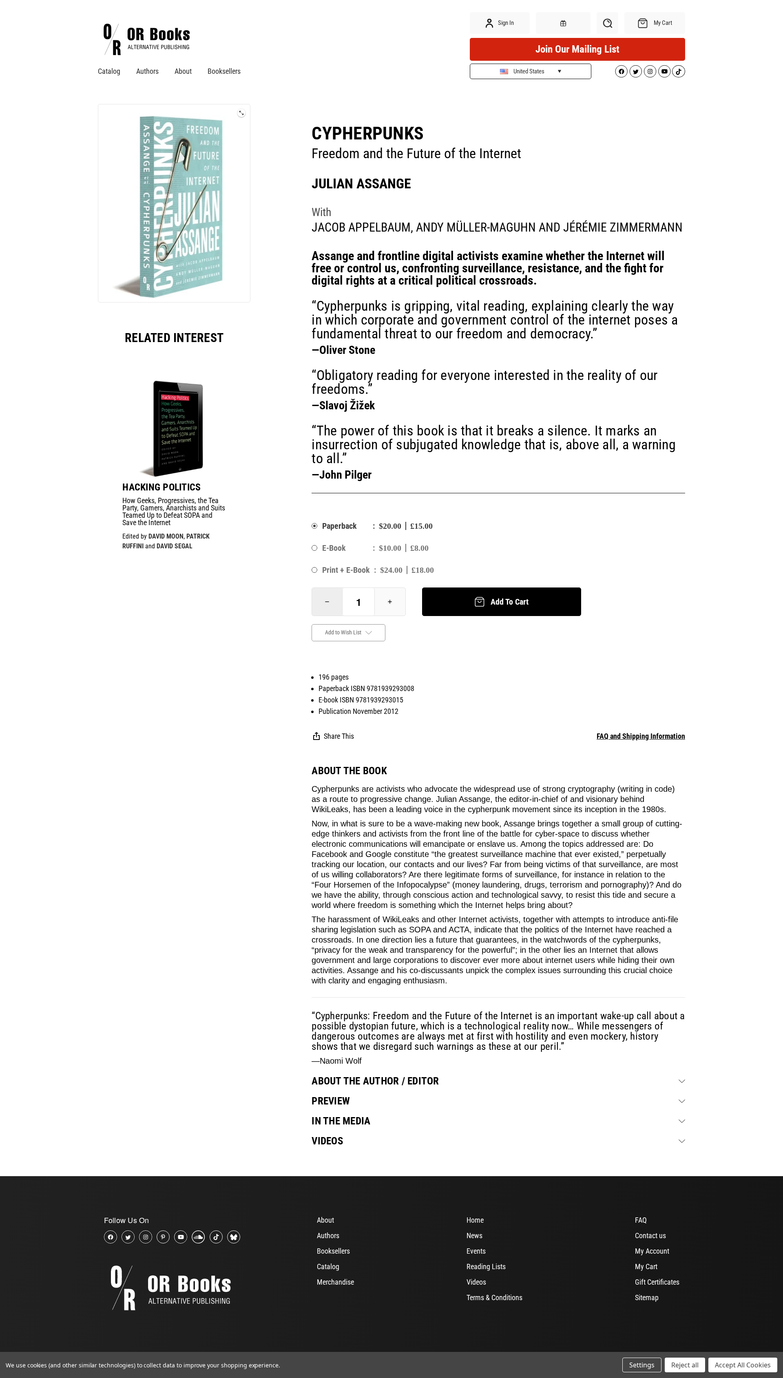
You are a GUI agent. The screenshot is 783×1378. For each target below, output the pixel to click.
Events (476, 1251)
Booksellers (224, 71)
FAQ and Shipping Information (641, 736)
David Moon (166, 536)
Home (475, 1220)
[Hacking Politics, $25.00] (174, 426)
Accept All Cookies (743, 1364)
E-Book (334, 548)
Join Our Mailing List (577, 49)
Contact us (650, 1235)
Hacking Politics (161, 487)
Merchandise (335, 1282)
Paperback (339, 526)
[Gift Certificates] (563, 23)
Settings (642, 1364)
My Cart (646, 1266)
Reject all (685, 1364)
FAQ (641, 1220)
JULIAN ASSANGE (361, 183)
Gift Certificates (657, 1282)
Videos (476, 1282)
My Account (652, 1251)
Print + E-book (346, 570)
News (474, 1235)
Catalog (109, 71)
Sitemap (647, 1297)
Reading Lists (486, 1266)
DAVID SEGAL (174, 546)
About (183, 71)
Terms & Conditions (494, 1297)
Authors (147, 71)
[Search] (607, 23)
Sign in (505, 22)
